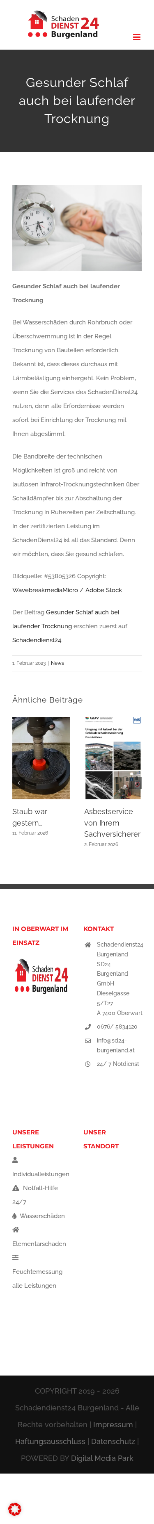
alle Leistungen (34, 1285)
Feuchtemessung (37, 1271)
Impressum (113, 1424)
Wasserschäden (41, 1216)
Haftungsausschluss (50, 1441)
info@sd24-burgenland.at (116, 1045)
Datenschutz (113, 1441)
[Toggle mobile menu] (137, 37)
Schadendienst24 (36, 640)
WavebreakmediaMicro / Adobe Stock (67, 590)
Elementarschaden (39, 1244)
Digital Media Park (102, 1458)
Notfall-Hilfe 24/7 (35, 1195)
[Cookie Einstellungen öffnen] (14, 1513)
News (57, 663)
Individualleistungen (40, 1174)
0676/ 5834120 (117, 1026)
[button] (18, 783)
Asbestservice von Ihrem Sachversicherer (112, 822)
